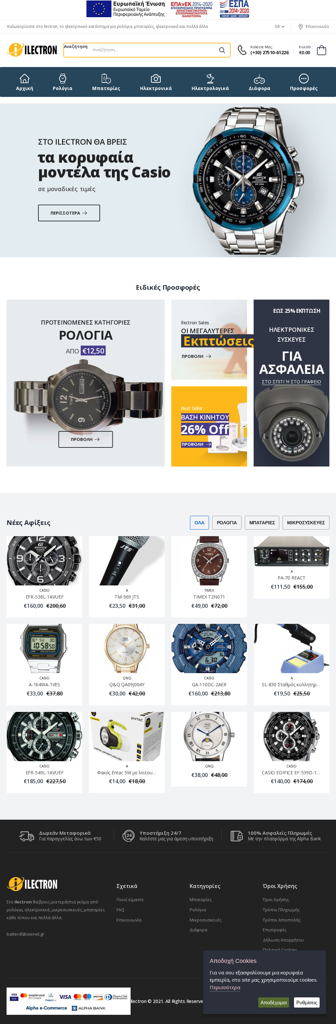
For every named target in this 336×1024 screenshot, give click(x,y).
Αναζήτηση (76, 46)
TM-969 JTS (127, 597)
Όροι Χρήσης (276, 899)
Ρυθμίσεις (306, 1002)
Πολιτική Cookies (280, 950)
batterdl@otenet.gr (25, 934)
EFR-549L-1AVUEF (45, 772)
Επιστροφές (274, 930)
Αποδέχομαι (274, 1002)
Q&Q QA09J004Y (126, 685)
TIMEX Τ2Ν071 (209, 597)
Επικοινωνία (317, 26)
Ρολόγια (198, 910)
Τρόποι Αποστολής (282, 920)
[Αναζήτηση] (222, 50)
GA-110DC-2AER (209, 685)
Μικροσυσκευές (205, 920)
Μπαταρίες (201, 899)
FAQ (120, 910)
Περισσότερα (225, 987)
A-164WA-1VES (44, 685)
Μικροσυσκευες (306, 522)
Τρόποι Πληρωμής (281, 910)
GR (277, 26)
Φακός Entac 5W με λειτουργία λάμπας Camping (147, 772)
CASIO (44, 590)
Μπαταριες (262, 522)
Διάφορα (198, 930)
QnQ (127, 678)
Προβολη (82, 439)
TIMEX (209, 590)
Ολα (199, 522)
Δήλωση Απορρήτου (283, 940)
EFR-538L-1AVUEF (45, 597)
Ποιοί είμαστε (130, 899)
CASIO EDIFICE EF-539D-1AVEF (294, 772)
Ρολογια (227, 522)
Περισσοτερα (65, 213)
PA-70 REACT (291, 578)
